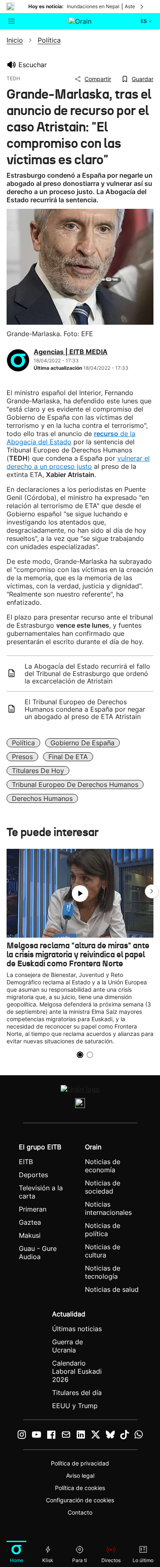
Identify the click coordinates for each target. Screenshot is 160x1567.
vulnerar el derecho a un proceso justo (78, 462)
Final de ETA (68, 757)
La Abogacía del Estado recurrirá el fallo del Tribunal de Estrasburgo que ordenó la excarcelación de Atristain (87, 673)
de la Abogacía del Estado (71, 438)
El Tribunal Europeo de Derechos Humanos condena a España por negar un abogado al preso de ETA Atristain (85, 709)
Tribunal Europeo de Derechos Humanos (75, 784)
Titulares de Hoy (38, 771)
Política (23, 743)
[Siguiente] (142, 6)
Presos (22, 757)
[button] (152, 891)
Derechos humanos (42, 798)
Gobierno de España (82, 743)
